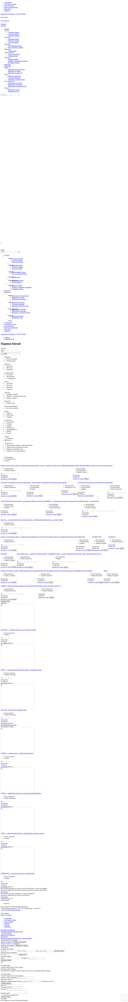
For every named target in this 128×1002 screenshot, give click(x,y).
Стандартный (10, 378)
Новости (7, 11)
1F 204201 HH (80, 537)
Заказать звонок (6, 983)
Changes (9, 424)
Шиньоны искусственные (16, 69)
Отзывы (7, 925)
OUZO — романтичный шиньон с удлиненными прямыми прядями (22, 833)
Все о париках (9, 5)
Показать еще (5, 601)
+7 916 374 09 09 (20, 14)
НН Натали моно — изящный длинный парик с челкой (34, 554)
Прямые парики (13, 59)
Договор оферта (27, 938)
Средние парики (13, 34)
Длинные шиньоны (14, 78)
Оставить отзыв (59, 951)
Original (9, 417)
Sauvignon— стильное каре (90, 501)
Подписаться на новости (8, 725)
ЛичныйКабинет (3, 25)
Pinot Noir (4, 554)
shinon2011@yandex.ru (8, 14)
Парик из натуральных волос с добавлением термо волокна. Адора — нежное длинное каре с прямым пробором (37, 465)
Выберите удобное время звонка (11, 981)
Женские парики (13, 39)
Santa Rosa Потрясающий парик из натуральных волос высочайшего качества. (62, 571)
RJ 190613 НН (96, 537)
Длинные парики (13, 32)
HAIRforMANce (11, 429)
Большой (9, 375)
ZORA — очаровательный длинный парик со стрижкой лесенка (21, 670)
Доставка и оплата (10, 4)
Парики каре (12, 51)
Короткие (9, 387)
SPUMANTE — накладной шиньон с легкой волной (17, 873)
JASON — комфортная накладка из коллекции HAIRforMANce (21, 793)
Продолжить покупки (20, 942)
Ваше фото (4, 947)
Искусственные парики (15, 47)
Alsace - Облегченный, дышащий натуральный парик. (44, 482)
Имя (2, 985)
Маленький (10, 376)
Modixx (8, 431)
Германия (9, 438)
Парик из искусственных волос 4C (49, 586)
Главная (7, 337)
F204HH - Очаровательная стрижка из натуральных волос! (19, 586)
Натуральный (10, 361)
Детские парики (13, 42)
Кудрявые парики (13, 62)
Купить (14, 479)
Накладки (7, 64)
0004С (106, 571)
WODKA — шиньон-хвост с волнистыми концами (17, 753)
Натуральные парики (15, 46)
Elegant (8, 413)
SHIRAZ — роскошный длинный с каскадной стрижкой (64, 501)
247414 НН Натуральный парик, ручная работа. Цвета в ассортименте (23, 501)
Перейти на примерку (8, 945)
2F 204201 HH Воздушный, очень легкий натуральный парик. (93, 465)
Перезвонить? (16, 910)
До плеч (9, 385)
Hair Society (10, 422)
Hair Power (10, 427)
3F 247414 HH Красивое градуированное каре (92, 482)
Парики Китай (13, 56)
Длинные (9, 383)
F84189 (90, 571)
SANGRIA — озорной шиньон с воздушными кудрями (18, 630)
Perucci (8, 433)
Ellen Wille (9, 415)
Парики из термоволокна (14, 449)
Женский (9, 368)
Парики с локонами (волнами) (18, 61)
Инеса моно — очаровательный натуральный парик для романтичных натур (76, 554)
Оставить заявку (6, 960)
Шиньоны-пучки (13, 91)
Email (2, 989)
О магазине (8, 2)
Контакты (7, 9)
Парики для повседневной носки (17, 447)
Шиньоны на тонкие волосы (17, 86)
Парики (6, 29)
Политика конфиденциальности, (11, 938)
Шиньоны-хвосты (14, 90)
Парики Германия (14, 54)
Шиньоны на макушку (15, 84)
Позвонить (4, 936)
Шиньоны (7, 66)
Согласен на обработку (11, 995)
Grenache (110, 482)
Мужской (9, 369)
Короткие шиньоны (14, 76)
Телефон (3, 987)
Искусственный (11, 359)
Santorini (64, 482)
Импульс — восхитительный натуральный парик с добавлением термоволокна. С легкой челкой (32, 520)
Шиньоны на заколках (15, 73)
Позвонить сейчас (47, 981)
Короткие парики (13, 35)
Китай (8, 440)
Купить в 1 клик (6, 479)
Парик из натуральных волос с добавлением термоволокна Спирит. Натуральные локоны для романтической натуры (38, 537)
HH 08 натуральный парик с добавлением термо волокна (19, 571)
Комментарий (5, 993)
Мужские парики (13, 41)
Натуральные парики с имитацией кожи (19, 445)
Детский (9, 366)
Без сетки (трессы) (12, 408)
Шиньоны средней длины (16, 79)
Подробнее (4, 643)
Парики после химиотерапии (15, 451)
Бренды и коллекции (11, 7)
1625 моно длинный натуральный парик (14, 482)
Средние (9, 389)
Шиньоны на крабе (14, 71)
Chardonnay (112, 537)
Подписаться (23, 954)
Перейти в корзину (7, 942)
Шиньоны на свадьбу (15, 83)
